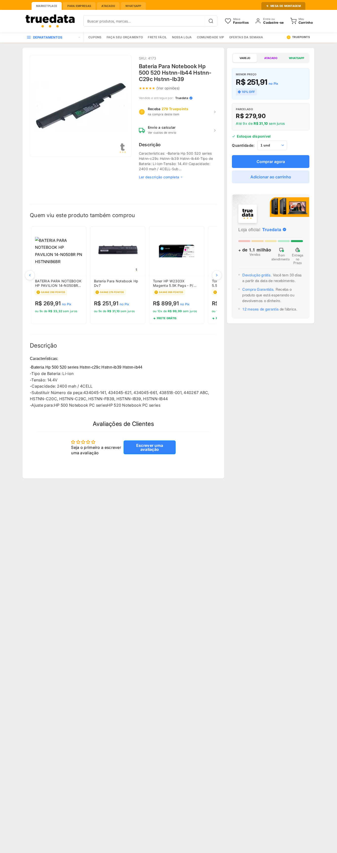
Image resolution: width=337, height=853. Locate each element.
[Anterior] (30, 275)
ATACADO (270, 58)
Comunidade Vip (210, 37)
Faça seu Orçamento (125, 37)
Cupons (95, 37)
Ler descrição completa (159, 177)
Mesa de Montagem (285, 6)
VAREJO (245, 58)
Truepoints (301, 37)
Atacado (108, 6)
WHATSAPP (296, 58)
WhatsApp (133, 6)
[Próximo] (217, 275)
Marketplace (46, 6)
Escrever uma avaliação (149, 447)
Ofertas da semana (246, 37)
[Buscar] (211, 21)
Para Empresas (79, 6)
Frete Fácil (157, 37)
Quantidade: (243, 145)
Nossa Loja (182, 37)
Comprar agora (271, 161)
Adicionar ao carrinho (270, 176)
